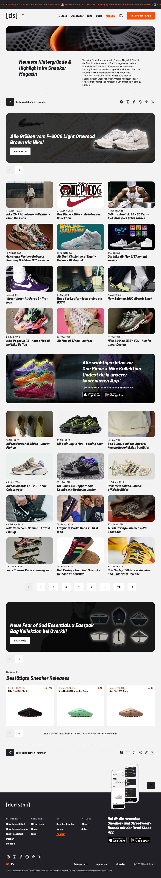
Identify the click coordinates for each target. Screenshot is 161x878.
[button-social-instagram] (128, 102)
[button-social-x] (153, 102)
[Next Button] (19, 170)
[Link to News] (23, 16)
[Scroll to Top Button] (151, 785)
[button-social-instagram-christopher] (121, 102)
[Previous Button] (10, 170)
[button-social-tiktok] (146, 102)
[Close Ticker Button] (153, 4)
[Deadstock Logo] (12, 16)
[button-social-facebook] (134, 102)
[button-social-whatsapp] (140, 102)
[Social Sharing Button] (10, 102)
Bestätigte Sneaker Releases (37, 678)
